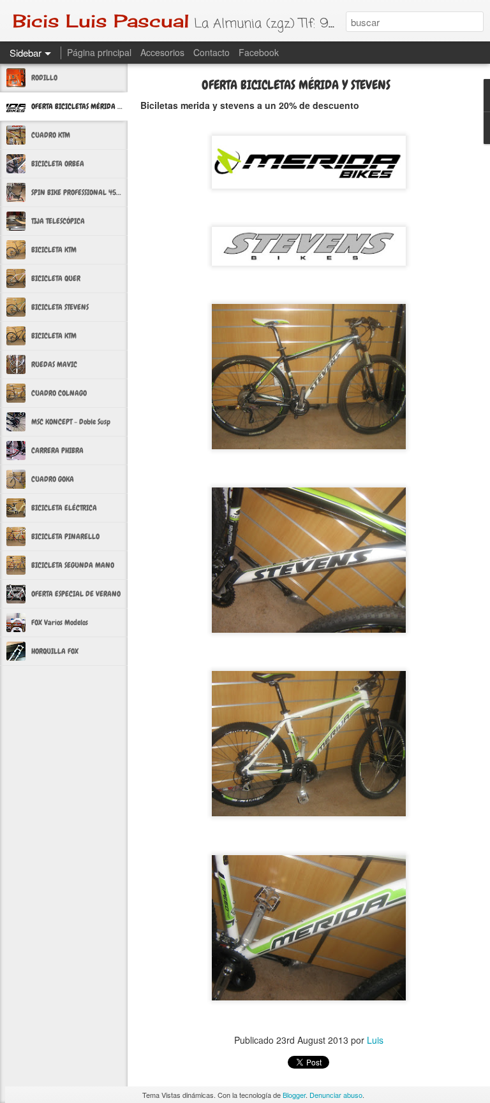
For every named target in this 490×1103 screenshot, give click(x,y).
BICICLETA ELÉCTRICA (64, 508)
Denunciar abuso (335, 1095)
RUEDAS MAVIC (54, 364)
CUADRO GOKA (52, 479)
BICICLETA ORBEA (57, 164)
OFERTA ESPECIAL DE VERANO (76, 594)
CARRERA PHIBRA (57, 450)
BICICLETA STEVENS (60, 307)
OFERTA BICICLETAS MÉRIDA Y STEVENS (89, 106)
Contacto (211, 52)
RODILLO (44, 78)
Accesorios (162, 52)
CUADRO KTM (50, 135)
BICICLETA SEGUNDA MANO (72, 565)
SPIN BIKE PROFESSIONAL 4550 (77, 192)
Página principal (99, 52)
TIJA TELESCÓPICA (58, 221)
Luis (375, 1040)
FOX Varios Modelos (59, 622)
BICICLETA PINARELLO (65, 536)
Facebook (259, 52)
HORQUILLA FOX (54, 651)
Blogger (294, 1095)
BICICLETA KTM (54, 250)
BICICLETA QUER (55, 278)
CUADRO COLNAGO (59, 393)
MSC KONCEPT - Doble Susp (70, 422)
